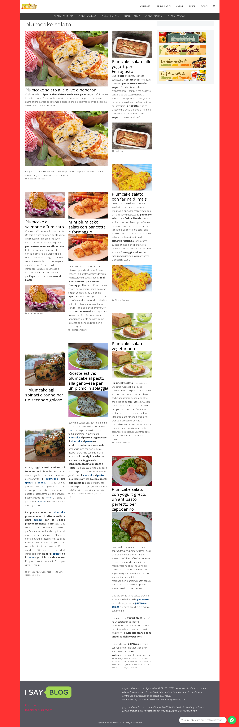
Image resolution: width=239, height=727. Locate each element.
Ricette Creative (119, 667)
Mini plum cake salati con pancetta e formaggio (87, 227)
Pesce (192, 6)
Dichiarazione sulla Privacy (38, 709)
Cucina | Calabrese (63, 16)
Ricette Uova (57, 571)
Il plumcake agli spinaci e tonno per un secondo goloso (44, 395)
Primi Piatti (164, 6)
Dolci (204, 6)
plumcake (52, 478)
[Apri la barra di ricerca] (214, 6)
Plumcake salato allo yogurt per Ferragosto (131, 66)
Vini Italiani (132, 667)
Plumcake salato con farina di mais (129, 196)
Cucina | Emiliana (110, 16)
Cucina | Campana (87, 16)
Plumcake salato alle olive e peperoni (61, 90)
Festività (119, 151)
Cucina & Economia (130, 661)
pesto (88, 441)
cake (70, 430)
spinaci (29, 482)
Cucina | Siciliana (153, 16)
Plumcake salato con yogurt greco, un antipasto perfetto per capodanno (129, 499)
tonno (49, 497)
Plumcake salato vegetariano (127, 346)
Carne (179, 6)
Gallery (129, 664)
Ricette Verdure (122, 442)
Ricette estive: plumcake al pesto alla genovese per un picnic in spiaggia (88, 380)
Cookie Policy (32, 705)
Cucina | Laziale (132, 16)
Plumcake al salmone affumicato (44, 224)
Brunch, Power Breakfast (39, 571)
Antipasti (145, 6)
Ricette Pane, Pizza (36, 178)
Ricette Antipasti (122, 300)
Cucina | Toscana (176, 16)
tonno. (41, 482)
